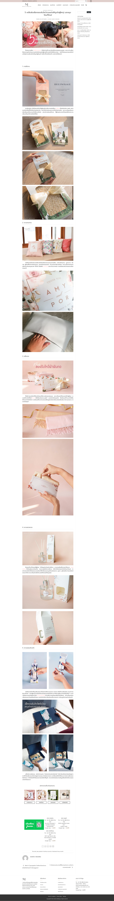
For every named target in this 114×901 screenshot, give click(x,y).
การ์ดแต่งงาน (45, 5)
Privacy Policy (59, 896)
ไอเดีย (82, 5)
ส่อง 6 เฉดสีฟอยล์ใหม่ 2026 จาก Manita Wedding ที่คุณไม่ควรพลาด (84, 31)
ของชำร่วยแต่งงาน (62, 884)
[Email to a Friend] (48, 846)
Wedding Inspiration (48, 10)
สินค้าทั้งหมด (60, 891)
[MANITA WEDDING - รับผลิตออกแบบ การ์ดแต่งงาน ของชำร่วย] (26, 5)
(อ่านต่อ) (28, 888)
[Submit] (86, 1)
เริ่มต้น (39, 5)
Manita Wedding (55, 19)
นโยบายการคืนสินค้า (44, 889)
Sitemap (64, 896)
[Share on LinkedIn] (53, 846)
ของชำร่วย (52, 5)
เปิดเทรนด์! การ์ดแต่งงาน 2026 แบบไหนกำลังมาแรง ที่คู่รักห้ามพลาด (83, 36)
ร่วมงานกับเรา (43, 887)
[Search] (86, 5)
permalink (61, 851)
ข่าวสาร (41, 884)
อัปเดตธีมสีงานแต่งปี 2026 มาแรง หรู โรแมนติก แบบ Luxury (84, 27)
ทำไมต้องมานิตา (43, 882)
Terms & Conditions (52, 896)
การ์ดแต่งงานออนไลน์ (75, 5)
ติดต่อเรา (42, 891)
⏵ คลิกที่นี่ (53, 828)
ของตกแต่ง (65, 5)
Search (89, 12)
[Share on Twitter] (45, 846)
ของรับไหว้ (58, 5)
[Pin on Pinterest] (50, 846)
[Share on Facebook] (42, 846)
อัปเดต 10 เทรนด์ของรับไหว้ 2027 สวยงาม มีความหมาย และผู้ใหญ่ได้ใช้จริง (84, 19)
